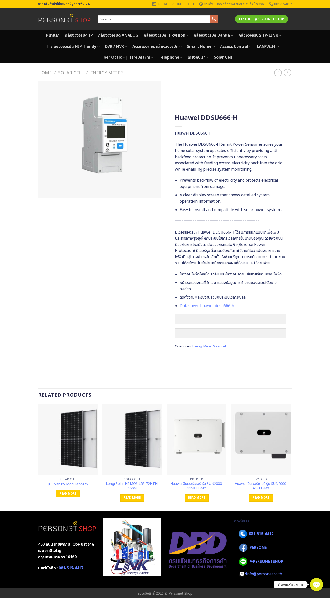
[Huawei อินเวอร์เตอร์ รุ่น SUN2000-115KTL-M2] (196, 439)
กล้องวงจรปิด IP (79, 35)
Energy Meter (106, 72)
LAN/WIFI (266, 46)
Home (44, 72)
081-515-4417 (71, 568)
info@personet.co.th (264, 574)
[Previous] (38, 457)
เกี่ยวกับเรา (197, 57)
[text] (230, 157)
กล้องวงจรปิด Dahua (212, 35)
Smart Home (199, 46)
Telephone (169, 57)
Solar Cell (223, 57)
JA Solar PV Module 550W (68, 484)
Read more (67, 494)
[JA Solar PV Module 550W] (68, 439)
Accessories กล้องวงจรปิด (155, 46)
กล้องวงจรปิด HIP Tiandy (73, 46)
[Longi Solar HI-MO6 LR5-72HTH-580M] (132, 439)
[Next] (290, 457)
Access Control (234, 46)
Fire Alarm (140, 57)
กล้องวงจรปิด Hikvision (164, 35)
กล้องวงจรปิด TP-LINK (258, 35)
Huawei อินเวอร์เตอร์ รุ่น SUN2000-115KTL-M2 (196, 486)
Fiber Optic (111, 57)
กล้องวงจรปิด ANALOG (118, 35)
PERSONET (259, 547)
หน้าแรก (53, 35)
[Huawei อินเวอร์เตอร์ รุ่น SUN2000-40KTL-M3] (261, 439)
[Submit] (214, 19)
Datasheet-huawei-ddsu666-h (207, 306)
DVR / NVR (114, 46)
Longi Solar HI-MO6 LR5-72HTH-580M (132, 486)
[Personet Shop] (64, 19)
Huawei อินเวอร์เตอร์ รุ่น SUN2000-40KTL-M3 (261, 486)
